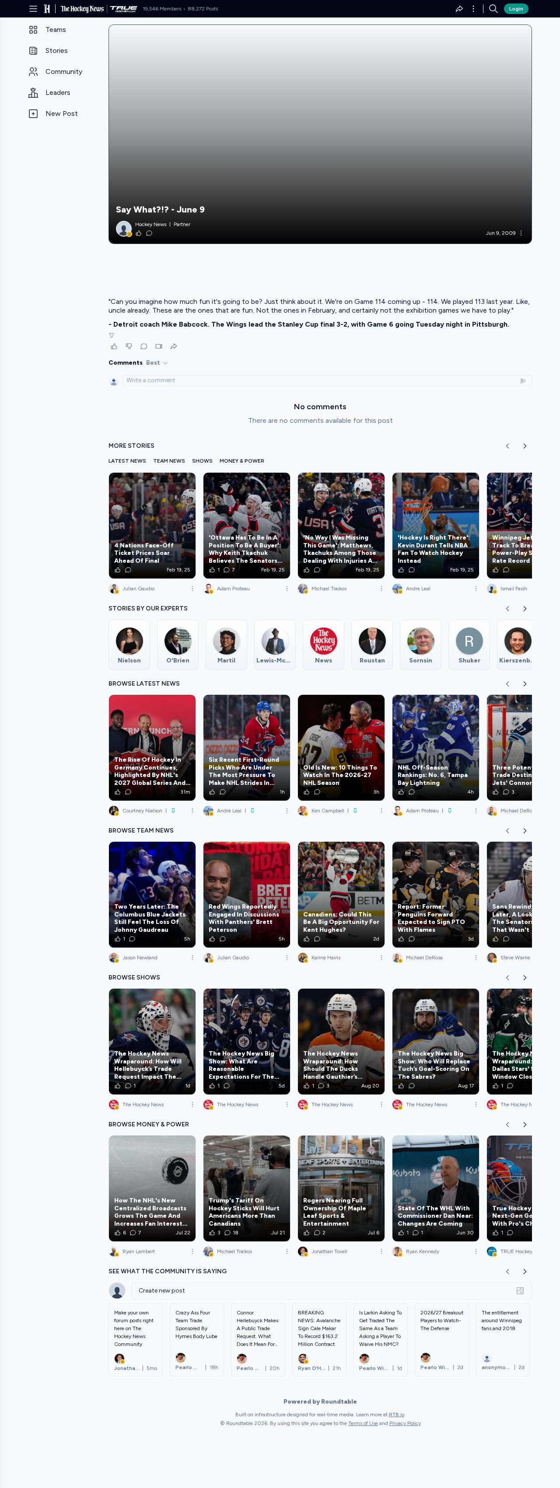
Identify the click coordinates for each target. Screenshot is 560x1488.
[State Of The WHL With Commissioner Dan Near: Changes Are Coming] (435, 1188)
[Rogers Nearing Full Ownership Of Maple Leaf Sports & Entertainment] (341, 1188)
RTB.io (396, 1414)
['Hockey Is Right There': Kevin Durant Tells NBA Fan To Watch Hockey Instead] (435, 525)
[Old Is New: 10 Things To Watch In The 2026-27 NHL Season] (341, 748)
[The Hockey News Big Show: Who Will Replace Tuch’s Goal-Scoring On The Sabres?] (435, 1041)
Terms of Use (363, 1423)
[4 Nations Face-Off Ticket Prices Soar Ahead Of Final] (152, 525)
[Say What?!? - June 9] (320, 134)
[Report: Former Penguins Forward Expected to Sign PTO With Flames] (435, 895)
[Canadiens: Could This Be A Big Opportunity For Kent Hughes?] (341, 895)
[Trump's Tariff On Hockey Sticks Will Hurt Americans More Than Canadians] (246, 1188)
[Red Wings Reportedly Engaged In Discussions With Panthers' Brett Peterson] (246, 895)
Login (516, 9)
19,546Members (162, 9)
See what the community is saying (167, 1271)
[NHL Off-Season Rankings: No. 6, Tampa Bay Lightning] (435, 748)
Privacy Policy (405, 1423)
